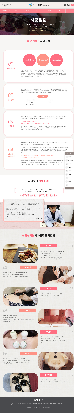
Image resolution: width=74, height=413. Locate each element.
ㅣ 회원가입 (70, 0)
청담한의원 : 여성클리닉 (39, 5)
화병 (60, 10)
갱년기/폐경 (27, 10)
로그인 (66, 0)
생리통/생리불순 (6, 10)
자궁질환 (49, 10)
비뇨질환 (38, 10)
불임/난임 (17, 10)
